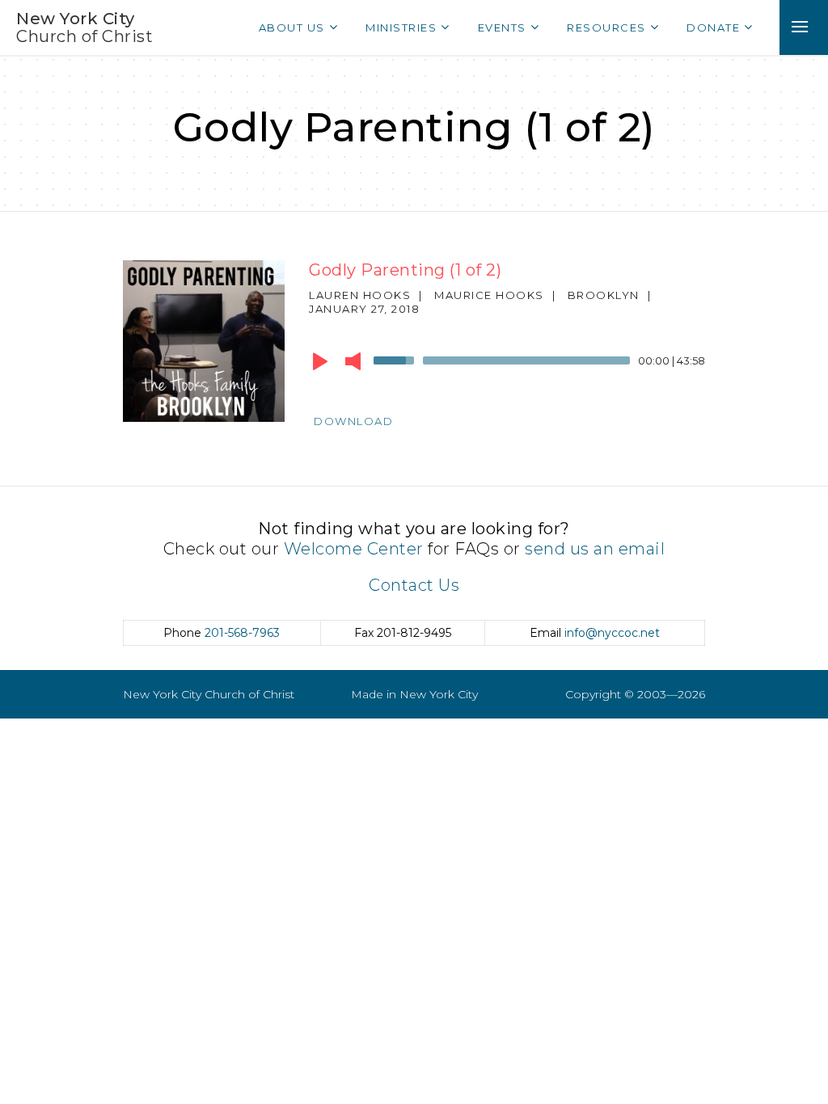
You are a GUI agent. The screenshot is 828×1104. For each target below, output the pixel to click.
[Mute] (353, 361)
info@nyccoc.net (612, 633)
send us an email (595, 548)
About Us (292, 27)
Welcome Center (354, 548)
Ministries (401, 27)
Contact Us (414, 585)
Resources (606, 27)
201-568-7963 (242, 633)
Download (353, 421)
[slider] (396, 358)
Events (502, 27)
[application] (507, 364)
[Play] (320, 361)
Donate (713, 27)
